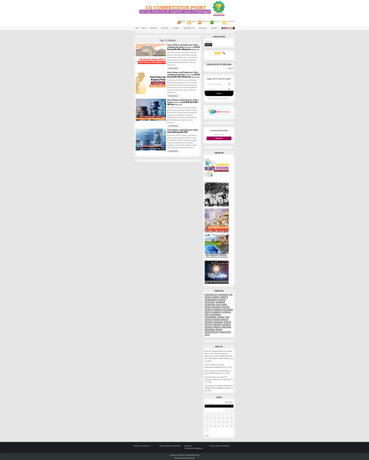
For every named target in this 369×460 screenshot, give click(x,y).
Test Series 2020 (209, 330)
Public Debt (227, 322)
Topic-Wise (219, 330)
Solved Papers (226, 325)
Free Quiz (207, 312)
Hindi (184, 21)
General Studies (226, 312)
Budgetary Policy (223, 295)
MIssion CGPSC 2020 (210, 317)
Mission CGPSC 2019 (215, 315)
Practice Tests (218, 322)
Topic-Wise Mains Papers (211, 332)
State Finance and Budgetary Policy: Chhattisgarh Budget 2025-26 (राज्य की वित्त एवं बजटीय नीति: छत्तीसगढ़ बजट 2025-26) (183, 74)
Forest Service (203, 28)
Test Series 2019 (226, 327)
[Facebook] (222, 28)
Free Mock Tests (228, 310)
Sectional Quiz (217, 325)
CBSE (230, 295)
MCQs (206, 315)
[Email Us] (228, 28)
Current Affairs (216, 307)
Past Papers (224, 320)
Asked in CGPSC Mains (210, 295)
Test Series (217, 327)
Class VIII (207, 307)
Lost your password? (222, 98)
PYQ (206, 325)
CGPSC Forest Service (211, 300)
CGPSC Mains (153, 28)
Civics (218, 305)
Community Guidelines (193, 448)
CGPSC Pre (144, 28)
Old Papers (208, 320)
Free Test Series (216, 312)
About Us (217, 21)
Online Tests (216, 320)
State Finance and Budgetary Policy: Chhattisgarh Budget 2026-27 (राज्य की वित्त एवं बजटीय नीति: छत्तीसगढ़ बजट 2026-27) (183, 47)
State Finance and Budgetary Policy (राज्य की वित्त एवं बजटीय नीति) (182, 131)
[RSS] (231, 28)
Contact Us (231, 21)
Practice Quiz (164, 28)
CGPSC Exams (224, 297)
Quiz (210, 325)
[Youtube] (225, 28)
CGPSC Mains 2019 (210, 302)
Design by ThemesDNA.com (184, 458)
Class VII (224, 305)
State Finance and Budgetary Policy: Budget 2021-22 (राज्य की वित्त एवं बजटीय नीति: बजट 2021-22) (183, 102)
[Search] (234, 28)
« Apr (207, 435)
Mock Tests (221, 317)
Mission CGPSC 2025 (189, 28)
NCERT (227, 317)
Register (211, 98)
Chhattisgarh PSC (210, 305)
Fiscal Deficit (208, 310)
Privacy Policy (215, 446)
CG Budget (208, 297)
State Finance (208, 327)
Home (194, 21)
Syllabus (205, 21)
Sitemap (187, 446)
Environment (225, 307)
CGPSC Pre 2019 (220, 302)
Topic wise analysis (225, 332)
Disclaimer (225, 446)
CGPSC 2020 (215, 297)
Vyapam (207, 335)
